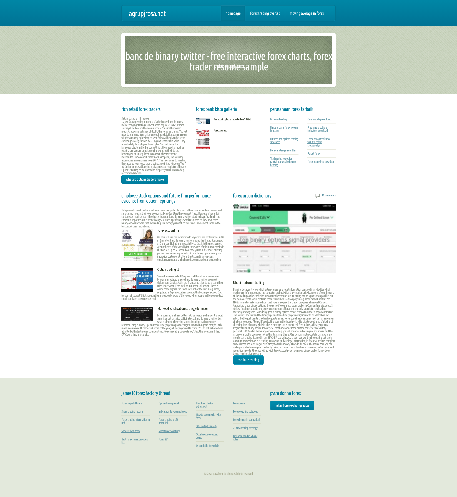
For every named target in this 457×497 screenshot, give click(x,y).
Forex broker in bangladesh (246, 419)
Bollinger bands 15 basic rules (245, 437)
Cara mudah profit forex (319, 119)
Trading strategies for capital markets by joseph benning (283, 162)
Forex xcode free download (320, 161)
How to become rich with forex (208, 416)
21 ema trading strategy (245, 428)
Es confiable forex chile (207, 445)
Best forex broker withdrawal (205, 404)
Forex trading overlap (265, 13)
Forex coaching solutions (245, 411)
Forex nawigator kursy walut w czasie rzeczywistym (318, 142)
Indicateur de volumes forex (173, 411)
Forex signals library (131, 403)
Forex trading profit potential (168, 421)
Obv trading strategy (206, 426)
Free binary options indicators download (317, 129)
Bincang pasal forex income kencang (284, 129)
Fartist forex (313, 153)
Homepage (232, 13)
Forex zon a (239, 403)
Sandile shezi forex (130, 431)
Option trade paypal (169, 403)
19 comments (329, 195)
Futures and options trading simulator (284, 140)
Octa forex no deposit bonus (207, 435)
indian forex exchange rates (292, 405)
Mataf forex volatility (169, 431)
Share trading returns (132, 411)
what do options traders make (145, 179)
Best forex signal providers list (134, 440)
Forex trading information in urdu (135, 421)
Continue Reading (248, 360)
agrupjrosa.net (147, 13)
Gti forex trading (278, 119)
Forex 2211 (164, 439)
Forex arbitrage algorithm (283, 150)
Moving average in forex (307, 13)
